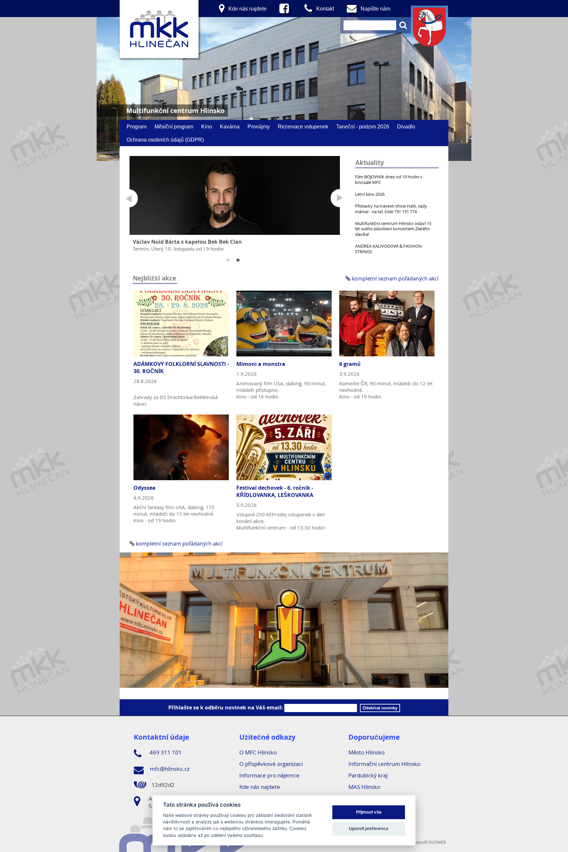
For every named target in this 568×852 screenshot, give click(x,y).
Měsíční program (173, 126)
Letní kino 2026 (370, 194)
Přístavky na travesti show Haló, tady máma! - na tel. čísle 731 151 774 (391, 208)
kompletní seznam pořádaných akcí (394, 278)
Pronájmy (259, 126)
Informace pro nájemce (269, 775)
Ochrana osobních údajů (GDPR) (165, 139)
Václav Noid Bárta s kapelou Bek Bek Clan (187, 241)
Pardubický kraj (368, 775)
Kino (206, 126)
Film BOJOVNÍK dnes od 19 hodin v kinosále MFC (388, 179)
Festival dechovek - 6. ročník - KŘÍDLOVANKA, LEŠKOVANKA (274, 491)
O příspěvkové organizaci (271, 764)
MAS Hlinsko (364, 787)
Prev (129, 198)
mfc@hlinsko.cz (169, 769)
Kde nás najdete (259, 787)
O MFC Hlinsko (258, 752)
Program (137, 126)
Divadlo (406, 126)
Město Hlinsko (366, 752)
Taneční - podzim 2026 (362, 126)
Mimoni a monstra (260, 364)
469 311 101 (165, 752)
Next (340, 198)
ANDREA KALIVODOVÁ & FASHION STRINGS (388, 249)
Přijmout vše (369, 812)
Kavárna (230, 126)
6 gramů (350, 364)
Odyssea (144, 487)
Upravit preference (369, 828)
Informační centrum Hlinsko (384, 764)
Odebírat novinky (380, 708)
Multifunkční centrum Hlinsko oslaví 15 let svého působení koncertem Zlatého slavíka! (393, 228)
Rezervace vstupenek (303, 126)
